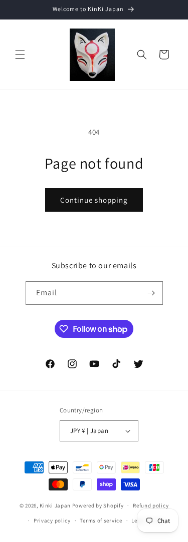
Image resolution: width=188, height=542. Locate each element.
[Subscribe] (151, 293)
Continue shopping (94, 200)
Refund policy (150, 505)
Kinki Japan (55, 504)
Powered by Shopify (98, 504)
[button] (20, 55)
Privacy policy (52, 520)
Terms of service (101, 520)
